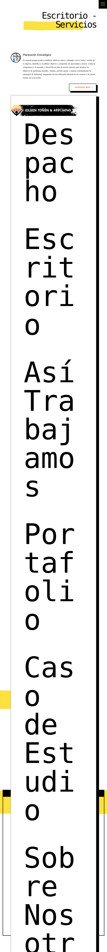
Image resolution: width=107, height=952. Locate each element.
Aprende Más (82, 87)
